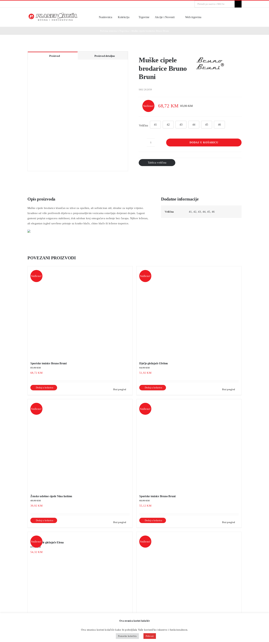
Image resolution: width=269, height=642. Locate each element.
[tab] (53, 56)
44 (193, 124)
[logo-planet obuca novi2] (53, 13)
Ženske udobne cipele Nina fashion (51, 496)
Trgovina (124, 31)
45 (206, 124)
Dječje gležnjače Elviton (153, 363)
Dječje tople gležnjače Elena (47, 542)
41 (155, 124)
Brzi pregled (119, 389)
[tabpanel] (77, 115)
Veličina (143, 125)
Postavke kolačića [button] (127, 636)
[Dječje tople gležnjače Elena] (80, 534)
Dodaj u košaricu (204, 142)
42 (168, 124)
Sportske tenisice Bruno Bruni (48, 363)
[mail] (40, 4)
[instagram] (34, 4)
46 (219, 124)
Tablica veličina (157, 162)
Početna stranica (108, 31)
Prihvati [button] (150, 636)
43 (181, 124)
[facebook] (28, 4)
